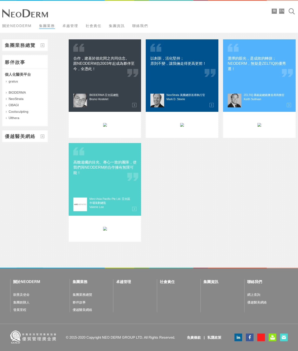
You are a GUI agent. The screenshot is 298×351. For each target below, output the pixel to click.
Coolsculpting (18, 111)
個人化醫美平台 (18, 74)
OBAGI (14, 105)
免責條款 (194, 337)
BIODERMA (17, 92)
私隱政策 (214, 337)
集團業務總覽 (20, 45)
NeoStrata (16, 99)
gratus (13, 81)
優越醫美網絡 (20, 136)
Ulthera (14, 118)
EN (282, 11)
